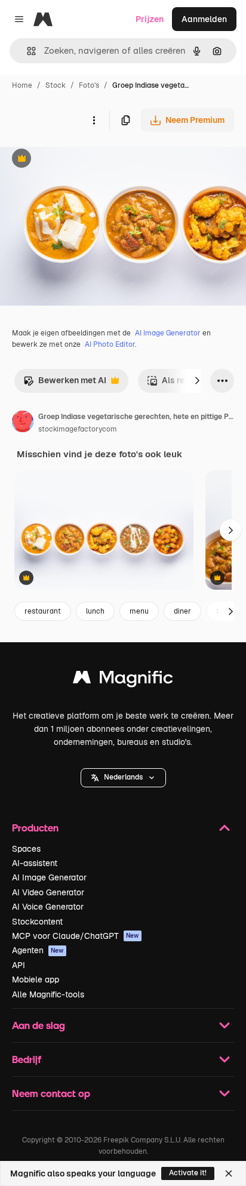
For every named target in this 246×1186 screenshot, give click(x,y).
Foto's (89, 85)
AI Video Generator (48, 892)
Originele (78, 159)
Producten (35, 827)
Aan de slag (38, 1025)
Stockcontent (37, 921)
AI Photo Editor (110, 344)
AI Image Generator (168, 333)
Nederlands (123, 777)
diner (182, 611)
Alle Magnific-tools (48, 994)
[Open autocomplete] (26, 51)
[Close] (229, 1173)
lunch (95, 611)
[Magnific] (123, 680)
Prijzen (150, 19)
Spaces (26, 848)
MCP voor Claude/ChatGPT (75, 936)
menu (139, 611)
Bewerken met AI (64, 383)
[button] (123, 777)
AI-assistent (34, 863)
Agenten (38, 950)
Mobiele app (35, 979)
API (18, 965)
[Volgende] (197, 381)
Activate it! (188, 1173)
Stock (55, 85)
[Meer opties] (94, 120)
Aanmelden (204, 19)
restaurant (42, 611)
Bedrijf (26, 1059)
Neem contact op (51, 1093)
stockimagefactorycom (77, 429)
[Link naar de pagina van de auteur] (22, 423)
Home (22, 85)
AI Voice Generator (48, 906)
